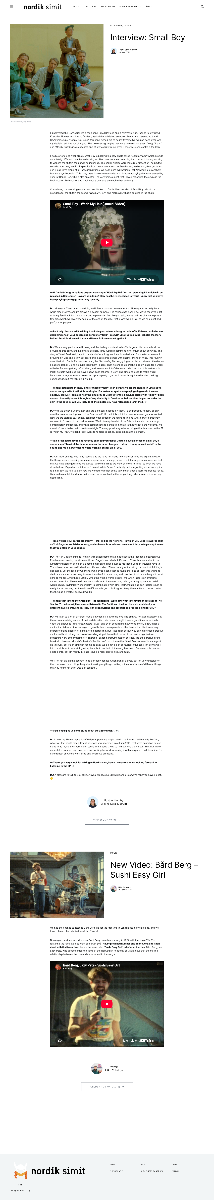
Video (175, 1164)
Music (128, 25)
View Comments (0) (104, 820)
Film (143, 1164)
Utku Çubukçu (124, 887)
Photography (116, 1171)
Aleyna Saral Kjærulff (127, 50)
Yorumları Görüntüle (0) (104, 1087)
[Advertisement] (107, 1130)
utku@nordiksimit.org (20, 1190)
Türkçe (176, 1171)
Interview (116, 25)
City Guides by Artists (152, 1171)
